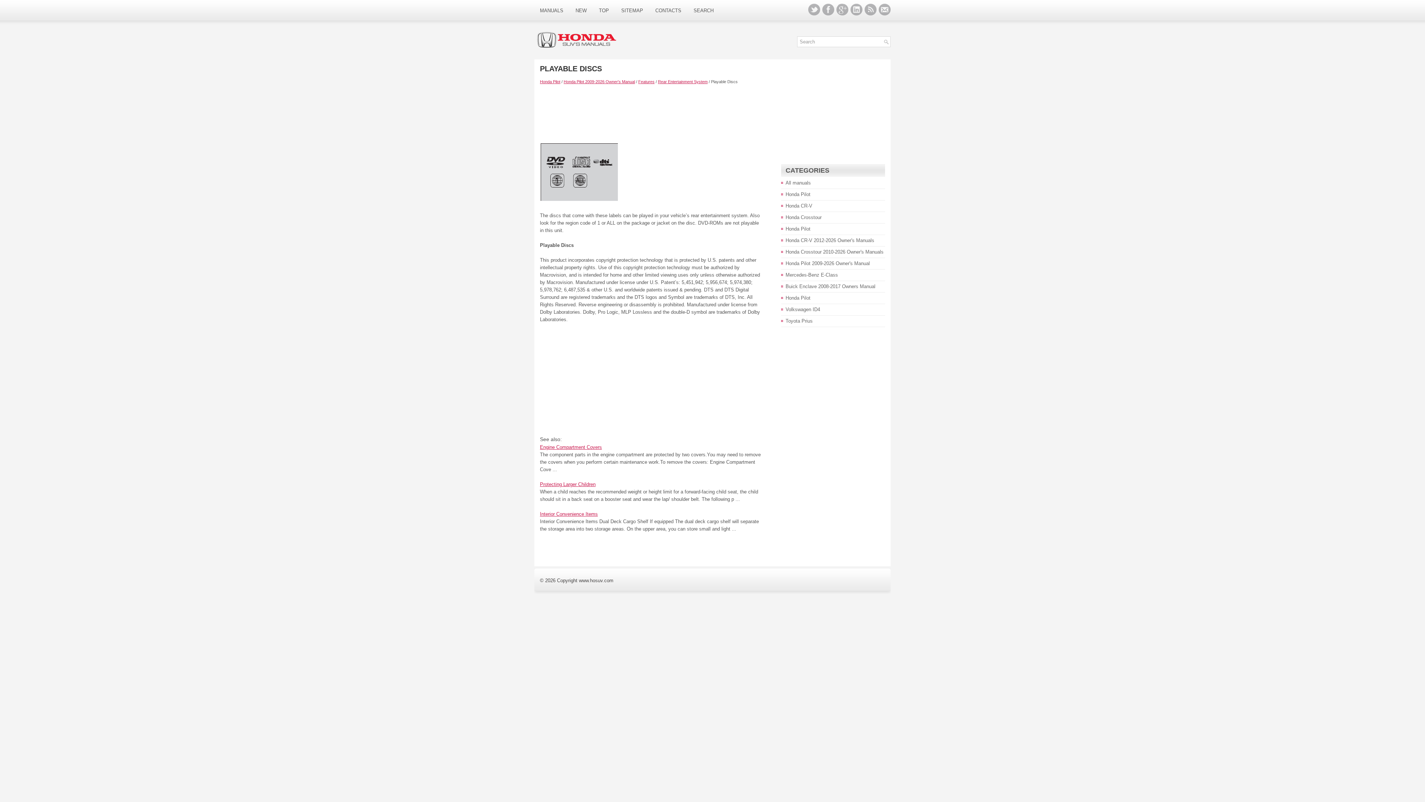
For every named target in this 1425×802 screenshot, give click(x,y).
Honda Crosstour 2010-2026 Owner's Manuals (835, 252)
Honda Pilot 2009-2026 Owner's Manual (599, 81)
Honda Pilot (550, 81)
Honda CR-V (799, 206)
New (581, 10)
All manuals (798, 183)
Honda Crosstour (804, 217)
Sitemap (632, 10)
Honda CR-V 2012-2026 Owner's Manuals (830, 240)
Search (704, 10)
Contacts (668, 10)
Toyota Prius (799, 321)
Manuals (551, 10)
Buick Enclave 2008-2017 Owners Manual (830, 286)
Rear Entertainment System (683, 81)
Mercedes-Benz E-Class (812, 275)
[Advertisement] (651, 113)
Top (604, 10)
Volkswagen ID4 (803, 309)
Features (646, 81)
